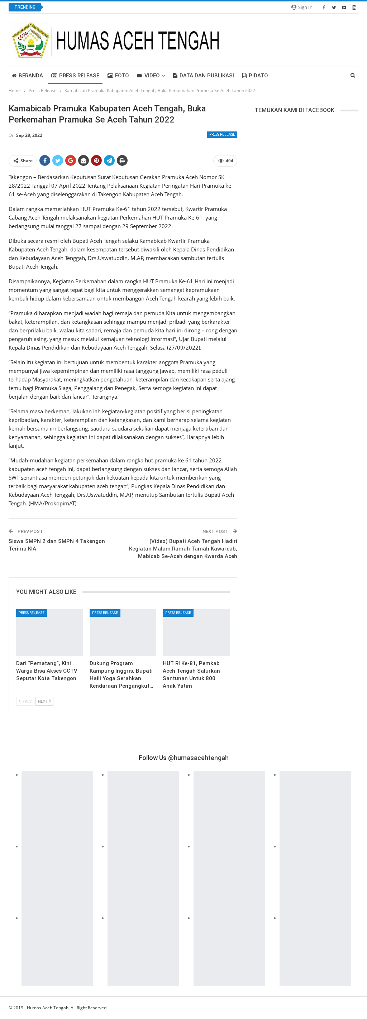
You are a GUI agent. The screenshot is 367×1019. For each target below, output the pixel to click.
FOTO (122, 75)
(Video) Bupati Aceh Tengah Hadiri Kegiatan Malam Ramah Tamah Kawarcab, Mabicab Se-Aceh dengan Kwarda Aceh (183, 548)
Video (152, 75)
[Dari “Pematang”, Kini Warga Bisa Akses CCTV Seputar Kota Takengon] (49, 632)
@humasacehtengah (198, 757)
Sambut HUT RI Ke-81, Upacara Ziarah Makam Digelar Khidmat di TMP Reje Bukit (145, 7)
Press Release (79, 75)
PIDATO (258, 75)
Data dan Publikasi (207, 75)
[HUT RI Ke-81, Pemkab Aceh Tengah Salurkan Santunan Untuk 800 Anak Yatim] (196, 632)
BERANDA (31, 75)
